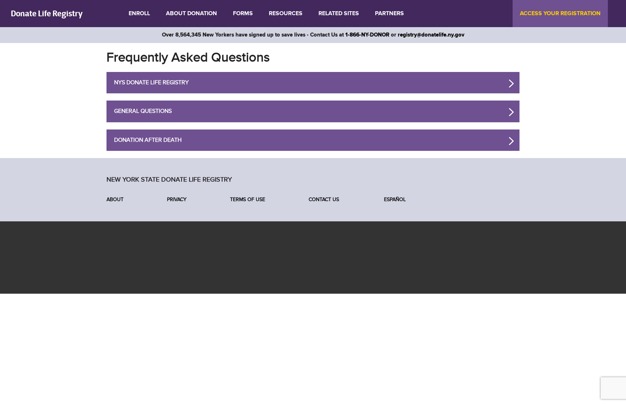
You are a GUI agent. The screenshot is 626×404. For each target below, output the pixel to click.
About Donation (191, 13)
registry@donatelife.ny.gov (431, 35)
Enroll (139, 13)
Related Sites (338, 13)
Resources (285, 13)
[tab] (313, 82)
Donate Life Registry (47, 13)
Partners (389, 13)
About (115, 199)
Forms (243, 13)
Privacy (177, 199)
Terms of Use (247, 199)
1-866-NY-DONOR (367, 35)
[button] (151, 82)
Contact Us (324, 199)
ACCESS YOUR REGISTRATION (560, 13)
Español (394, 199)
